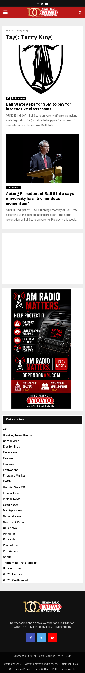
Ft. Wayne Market (14, 475)
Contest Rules (70, 664)
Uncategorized (12, 568)
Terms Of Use (41, 669)
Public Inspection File (63, 669)
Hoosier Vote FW (14, 487)
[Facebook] (30, 637)
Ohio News (10, 528)
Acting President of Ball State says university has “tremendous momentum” (40, 198)
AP (8, 98)
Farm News (10, 452)
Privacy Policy (22, 669)
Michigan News (13, 510)
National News (12, 516)
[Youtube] (52, 637)
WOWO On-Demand (15, 580)
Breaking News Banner (17, 435)
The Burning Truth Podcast (20, 562)
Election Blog (11, 446)
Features (8, 464)
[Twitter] (41, 637)
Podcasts (9, 539)
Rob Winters (11, 551)
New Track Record (15, 522)
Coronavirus (11, 441)
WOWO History (12, 574)
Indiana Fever (12, 493)
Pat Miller (9, 533)
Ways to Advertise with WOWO (42, 664)
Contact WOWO (12, 664)
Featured (9, 458)
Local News (10, 504)
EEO (9, 669)
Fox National (11, 470)
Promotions (11, 545)
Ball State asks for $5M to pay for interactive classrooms (38, 106)
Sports (7, 557)
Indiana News (18, 98)
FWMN (7, 481)
